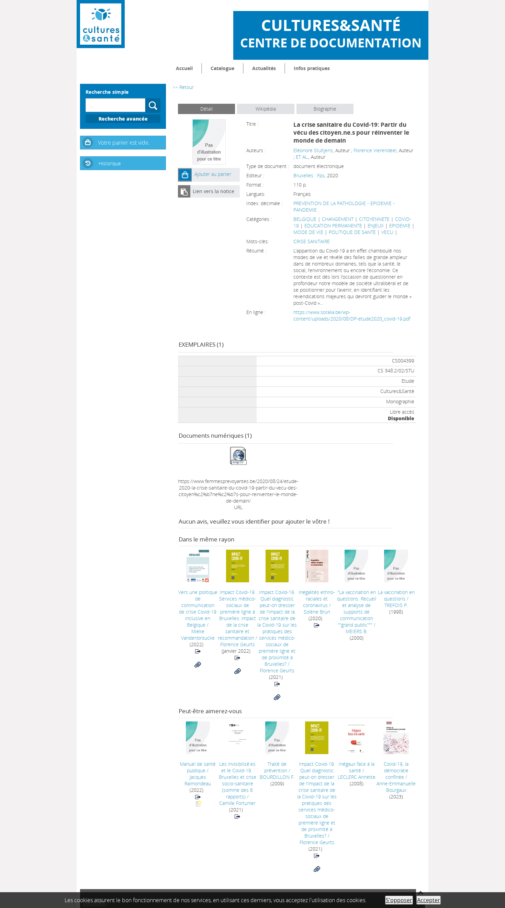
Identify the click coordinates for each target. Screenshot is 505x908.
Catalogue (222, 68)
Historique (110, 163)
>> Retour (183, 87)
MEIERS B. (357, 631)
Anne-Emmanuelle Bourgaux (396, 786)
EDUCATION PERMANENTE (333, 225)
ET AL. (302, 157)
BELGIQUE (304, 219)
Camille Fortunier (237, 803)
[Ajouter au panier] (185, 175)
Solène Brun (317, 611)
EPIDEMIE (400, 225)
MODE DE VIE (308, 232)
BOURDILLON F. (277, 777)
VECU (387, 232)
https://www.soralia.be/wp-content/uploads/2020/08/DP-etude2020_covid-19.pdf (351, 315)
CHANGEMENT (338, 219)
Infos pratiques (312, 68)
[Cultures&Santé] (100, 24)
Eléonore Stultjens (313, 150)
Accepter (428, 900)
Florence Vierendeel (375, 150)
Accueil (184, 68)
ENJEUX (376, 225)
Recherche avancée (123, 118)
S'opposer (399, 900)
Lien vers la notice (213, 191)
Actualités (264, 68)
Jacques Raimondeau (197, 780)
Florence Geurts (237, 644)
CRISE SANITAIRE (311, 241)
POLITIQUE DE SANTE (352, 232)
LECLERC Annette (356, 777)
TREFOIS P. (396, 605)
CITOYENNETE (374, 219)
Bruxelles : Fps (309, 175)
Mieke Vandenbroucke (198, 634)
